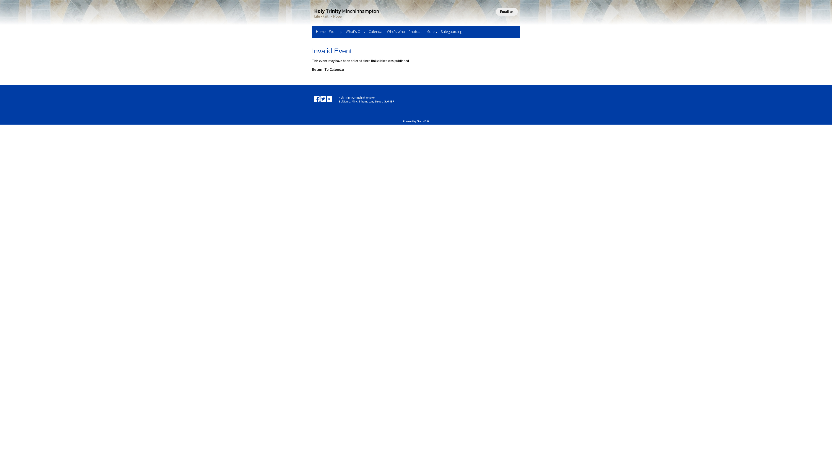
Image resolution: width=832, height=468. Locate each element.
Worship (335, 31)
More (430, 31)
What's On (354, 31)
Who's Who (396, 31)
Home (321, 31)
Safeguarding (451, 31)
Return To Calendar (328, 69)
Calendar (376, 31)
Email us (507, 11)
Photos (414, 31)
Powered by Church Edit (416, 121)
